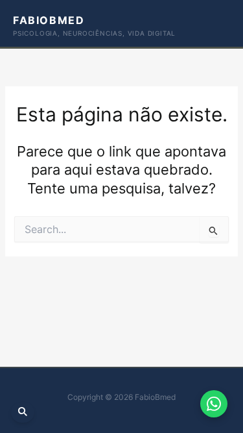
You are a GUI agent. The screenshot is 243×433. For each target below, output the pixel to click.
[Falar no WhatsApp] (213, 403)
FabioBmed (48, 20)
